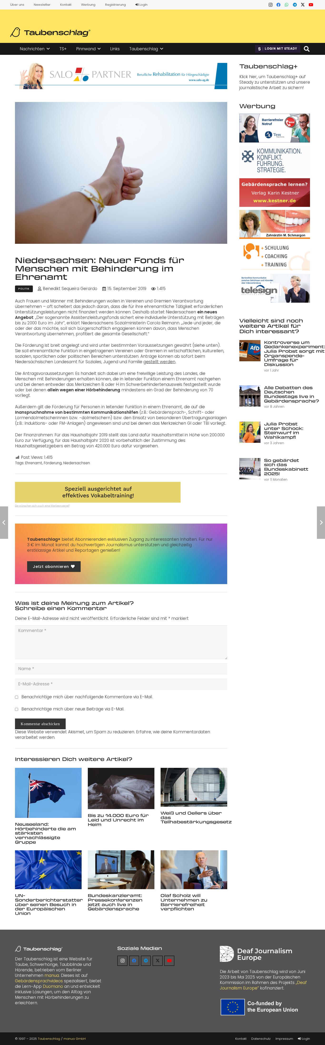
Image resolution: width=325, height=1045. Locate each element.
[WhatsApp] (287, 5)
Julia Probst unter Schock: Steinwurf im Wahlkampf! (283, 430)
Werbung (88, 4)
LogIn (143, 4)
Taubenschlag (49, 1038)
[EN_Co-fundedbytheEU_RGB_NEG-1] (260, 1007)
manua (51, 975)
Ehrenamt (33, 462)
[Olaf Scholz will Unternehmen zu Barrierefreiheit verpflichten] (194, 869)
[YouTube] (311, 5)
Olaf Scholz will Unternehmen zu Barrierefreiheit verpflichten (184, 902)
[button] (48, 48)
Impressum (284, 1038)
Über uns (17, 4)
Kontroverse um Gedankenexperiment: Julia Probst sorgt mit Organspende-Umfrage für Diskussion (294, 353)
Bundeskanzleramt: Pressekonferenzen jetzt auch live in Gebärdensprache (115, 902)
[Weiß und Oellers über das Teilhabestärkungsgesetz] (194, 787)
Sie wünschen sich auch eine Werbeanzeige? (42, 506)
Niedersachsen (76, 462)
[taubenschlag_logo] (50, 32)
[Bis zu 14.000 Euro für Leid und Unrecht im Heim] (121, 788)
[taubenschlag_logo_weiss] (39, 949)
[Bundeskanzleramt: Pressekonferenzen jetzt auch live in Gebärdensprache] (121, 869)
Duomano (53, 986)
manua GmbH (75, 1038)
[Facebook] (279, 5)
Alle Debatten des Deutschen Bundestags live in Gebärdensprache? (291, 394)
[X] (303, 5)
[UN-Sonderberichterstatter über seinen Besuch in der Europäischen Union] (48, 869)
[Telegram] (295, 5)
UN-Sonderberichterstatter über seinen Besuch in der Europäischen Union (49, 904)
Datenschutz (261, 1038)
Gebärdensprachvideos (39, 981)
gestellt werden (159, 362)
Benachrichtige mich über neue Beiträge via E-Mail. (72, 709)
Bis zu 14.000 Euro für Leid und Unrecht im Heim (118, 819)
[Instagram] (270, 5)
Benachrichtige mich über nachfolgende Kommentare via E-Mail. (87, 697)
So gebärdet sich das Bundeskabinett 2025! (286, 466)
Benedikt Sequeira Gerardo (70, 288)
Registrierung (115, 4)
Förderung (53, 462)
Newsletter (42, 4)
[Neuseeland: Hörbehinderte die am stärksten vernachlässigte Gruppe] (48, 793)
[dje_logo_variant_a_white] (256, 954)
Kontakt (65, 4)
